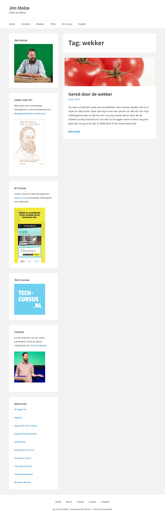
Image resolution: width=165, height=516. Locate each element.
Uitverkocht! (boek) (23, 474)
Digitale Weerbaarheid (25, 433)
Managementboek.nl (24, 113)
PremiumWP (107, 509)
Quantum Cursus (22, 458)
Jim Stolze (19, 8)
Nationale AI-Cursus (24, 450)
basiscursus (20, 197)
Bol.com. (42, 113)
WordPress (85, 509)
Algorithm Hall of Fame (25, 425)
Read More (74, 131)
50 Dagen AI (20, 409)
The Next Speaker (38, 345)
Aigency (18, 417)
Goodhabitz (20, 441)
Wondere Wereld (22, 482)
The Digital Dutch (23, 466)
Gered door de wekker (90, 94)
